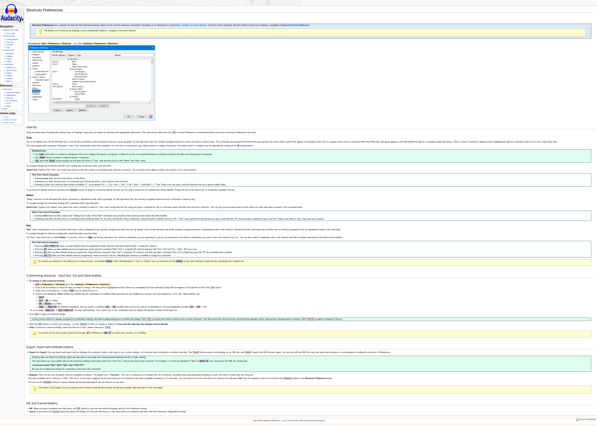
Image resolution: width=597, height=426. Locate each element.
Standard (114, 375)
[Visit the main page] (12, 12)
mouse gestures (200, 25)
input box (234, 237)
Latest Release (9, 122)
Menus (178, 25)
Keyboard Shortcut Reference (295, 25)
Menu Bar (321, 142)
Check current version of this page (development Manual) (303, 420)
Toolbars (186, 25)
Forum (6, 117)
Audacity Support (10, 120)
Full (65, 378)
